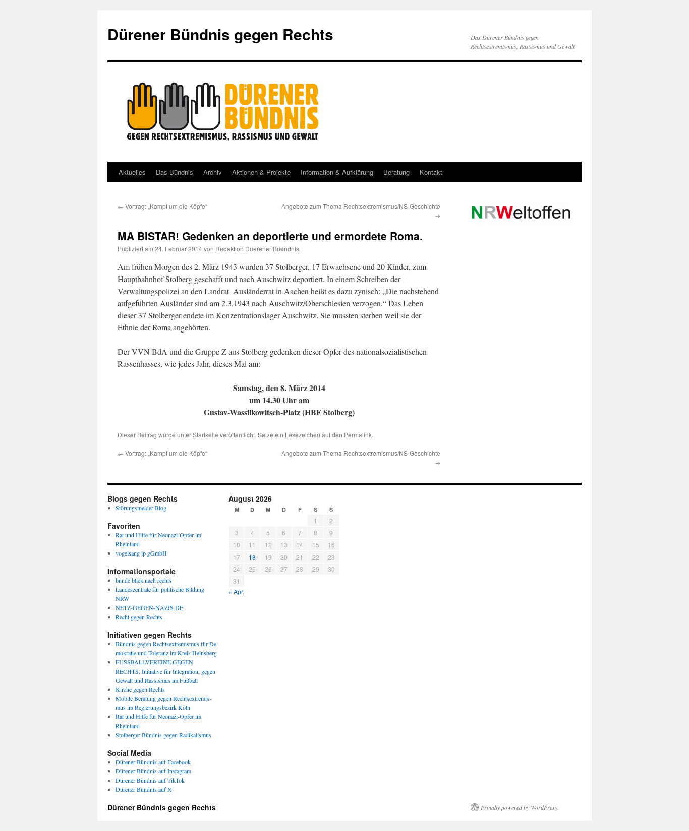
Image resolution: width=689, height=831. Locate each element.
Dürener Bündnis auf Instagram (153, 771)
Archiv (212, 172)
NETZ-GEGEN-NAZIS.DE (149, 607)
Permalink (358, 434)
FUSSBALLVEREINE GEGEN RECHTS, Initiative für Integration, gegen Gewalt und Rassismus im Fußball (165, 671)
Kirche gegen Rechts (140, 689)
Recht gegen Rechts (139, 617)
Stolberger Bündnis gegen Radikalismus (163, 735)
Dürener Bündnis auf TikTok (150, 780)
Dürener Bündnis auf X (144, 789)
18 (252, 556)
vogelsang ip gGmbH (141, 553)
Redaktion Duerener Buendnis (257, 248)
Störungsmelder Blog (141, 508)
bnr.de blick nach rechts (143, 580)
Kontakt (431, 172)
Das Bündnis (174, 172)
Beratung (396, 172)
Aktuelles (132, 172)
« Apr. (236, 591)
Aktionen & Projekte (261, 172)
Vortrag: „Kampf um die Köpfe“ (162, 206)
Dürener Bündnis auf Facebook (153, 762)
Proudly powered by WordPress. (520, 807)
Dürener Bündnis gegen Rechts (220, 34)
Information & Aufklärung (337, 172)
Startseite (205, 434)
